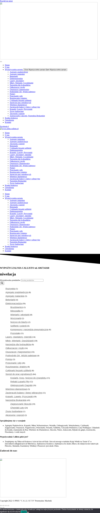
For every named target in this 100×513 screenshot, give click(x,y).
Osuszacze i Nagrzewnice (20, 163)
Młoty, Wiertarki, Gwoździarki (21, 157)
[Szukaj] (2, 283)
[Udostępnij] (6, 505)
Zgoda (24, 512)
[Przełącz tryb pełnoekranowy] (3, 505)
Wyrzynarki (15, 318)
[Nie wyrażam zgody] (28, 512)
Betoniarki (14, 146)
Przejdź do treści (6, 1)
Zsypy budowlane (17, 183)
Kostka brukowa (11, 185)
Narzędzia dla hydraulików (20, 159)
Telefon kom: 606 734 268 (10, 455)
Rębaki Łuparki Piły (19, 381)
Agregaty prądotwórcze (19, 142)
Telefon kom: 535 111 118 (31, 455)
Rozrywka (10, 288)
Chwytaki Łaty (17, 408)
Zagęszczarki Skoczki (20, 404)
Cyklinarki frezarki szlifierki (20, 148)
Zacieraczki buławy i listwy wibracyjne (25, 179)
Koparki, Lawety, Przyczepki (21, 152)
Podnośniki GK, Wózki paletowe (22, 166)
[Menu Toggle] (1, 61)
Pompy (12, 168)
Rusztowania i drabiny (18, 172)
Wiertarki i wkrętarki (20, 314)
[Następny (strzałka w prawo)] (3, 507)
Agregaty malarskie (17, 139)
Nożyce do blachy (19, 322)
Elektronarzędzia (16, 150)
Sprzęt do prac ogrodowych (20, 174)
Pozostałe (15, 333)
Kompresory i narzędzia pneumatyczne (29, 329)
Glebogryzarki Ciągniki (21, 385)
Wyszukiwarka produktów (10, 280)
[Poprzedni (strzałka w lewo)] (1, 507)
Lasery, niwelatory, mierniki (20, 155)
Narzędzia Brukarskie (18, 181)
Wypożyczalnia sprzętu (14, 137)
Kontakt (8, 190)
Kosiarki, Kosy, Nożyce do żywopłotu (28, 378)
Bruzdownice (16, 307)
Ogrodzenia (9, 187)
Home (7, 133)
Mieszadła (15, 311)
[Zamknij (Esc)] (8, 505)
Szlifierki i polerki (18, 326)
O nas (7, 135)
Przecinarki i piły (16, 170)
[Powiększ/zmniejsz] (1, 505)
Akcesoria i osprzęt (17, 144)
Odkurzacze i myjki (17, 161)
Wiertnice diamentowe (18, 177)
